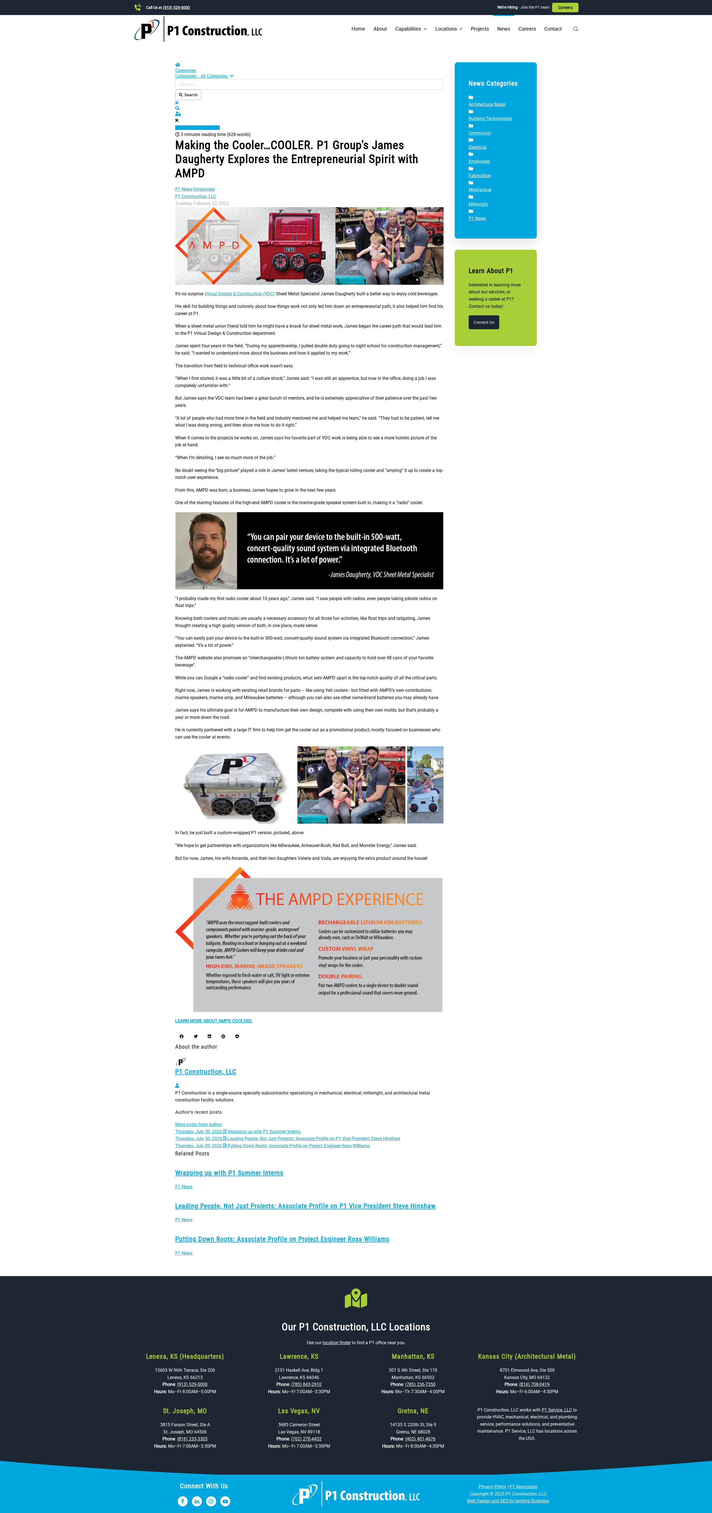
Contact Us (484, 322)
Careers (565, 7)
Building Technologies (490, 118)
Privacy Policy (492, 1486)
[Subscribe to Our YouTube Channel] (225, 1501)
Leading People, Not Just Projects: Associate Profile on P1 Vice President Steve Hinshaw (305, 1206)
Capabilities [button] (408, 29)
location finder (337, 1342)
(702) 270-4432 (306, 1439)
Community (480, 133)
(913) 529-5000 (176, 7)
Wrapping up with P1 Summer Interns (229, 1173)
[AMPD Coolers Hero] (309, 245)
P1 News (183, 189)
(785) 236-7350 (420, 1384)
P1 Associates (523, 1486)
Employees (204, 189)
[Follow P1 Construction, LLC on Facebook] (183, 1501)
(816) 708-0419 (534, 1384)
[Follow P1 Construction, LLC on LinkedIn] (197, 1501)
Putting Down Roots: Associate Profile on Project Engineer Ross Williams (282, 1239)
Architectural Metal (487, 104)
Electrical (477, 147)
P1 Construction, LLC (195, 196)
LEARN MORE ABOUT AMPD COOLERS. (214, 1021)
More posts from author (198, 1124)
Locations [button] (446, 29)
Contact (553, 29)
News (503, 29)
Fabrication (480, 175)
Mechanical (480, 189)
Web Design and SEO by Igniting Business (508, 1501)
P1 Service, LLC (557, 1410)
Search (190, 94)
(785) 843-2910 (306, 1384)
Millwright (478, 204)
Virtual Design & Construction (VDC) (239, 293)
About (380, 29)
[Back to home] (198, 29)
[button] (575, 29)
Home (358, 29)
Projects (480, 29)
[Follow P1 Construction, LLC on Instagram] (211, 1501)
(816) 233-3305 (192, 1439)
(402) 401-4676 (420, 1439)
